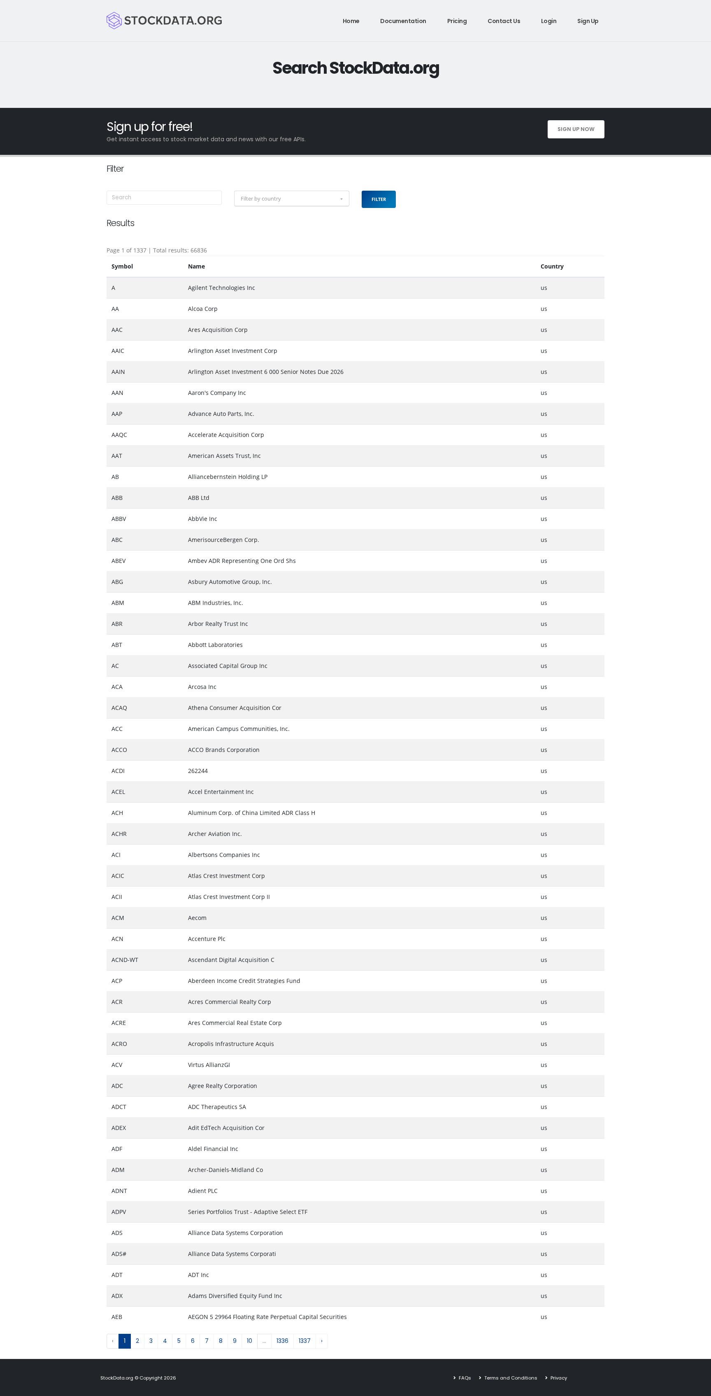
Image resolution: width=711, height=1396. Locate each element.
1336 (282, 1341)
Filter (379, 199)
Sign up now (576, 129)
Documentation (403, 21)
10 (249, 1341)
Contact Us (504, 21)
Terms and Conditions (510, 1378)
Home (351, 21)
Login (549, 21)
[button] (291, 198)
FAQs (464, 1378)
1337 (305, 1341)
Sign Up (588, 21)
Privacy (558, 1378)
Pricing (457, 21)
